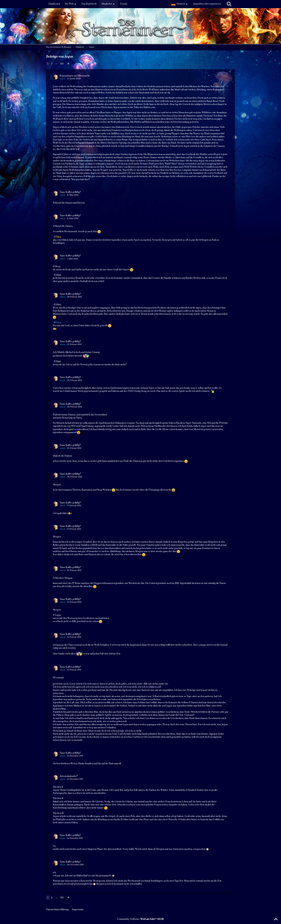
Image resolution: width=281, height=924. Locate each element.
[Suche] (229, 4)
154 (62, 63)
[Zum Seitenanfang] (275, 919)
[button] (180, 4)
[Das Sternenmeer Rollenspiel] (140, 16)
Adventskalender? (69, 776)
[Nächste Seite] (68, 64)
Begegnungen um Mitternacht (75, 75)
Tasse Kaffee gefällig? (70, 192)
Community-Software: (140, 919)
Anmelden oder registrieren (207, 3)
